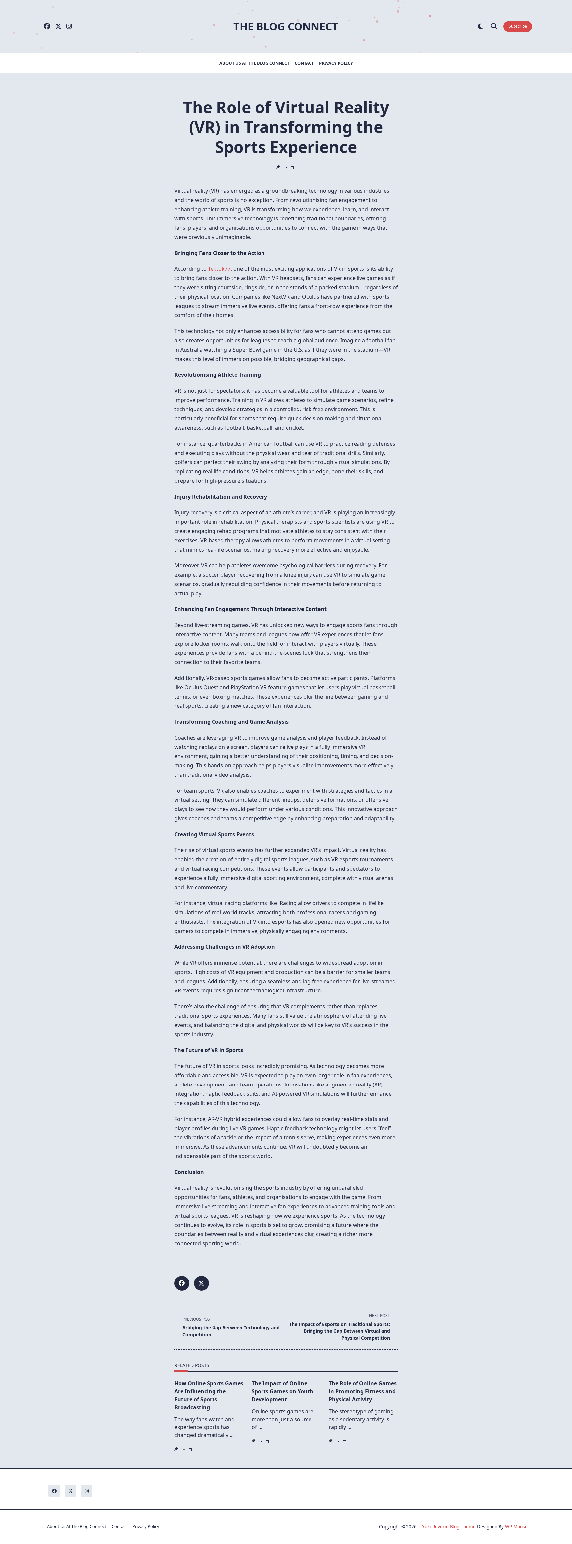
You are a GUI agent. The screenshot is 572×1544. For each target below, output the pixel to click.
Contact (304, 63)
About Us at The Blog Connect (254, 63)
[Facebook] (47, 26)
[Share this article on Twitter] (201, 1283)
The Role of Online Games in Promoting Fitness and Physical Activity (363, 1391)
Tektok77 (219, 268)
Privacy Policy (336, 63)
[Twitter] (58, 26)
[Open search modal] (494, 27)
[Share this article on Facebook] (181, 1283)
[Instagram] (69, 26)
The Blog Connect (285, 26)
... (232, 1435)
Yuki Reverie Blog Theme (449, 1526)
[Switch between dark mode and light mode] (480, 27)
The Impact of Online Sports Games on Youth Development (282, 1391)
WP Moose (516, 1526)
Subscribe (518, 26)
